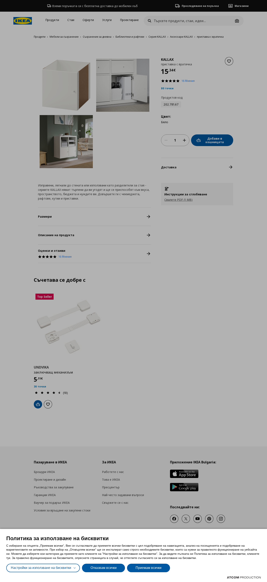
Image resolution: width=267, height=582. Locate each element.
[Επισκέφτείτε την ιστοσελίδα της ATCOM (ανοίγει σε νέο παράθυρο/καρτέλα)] (244, 577)
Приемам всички (148, 568)
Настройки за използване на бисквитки (41, 568)
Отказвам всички (104, 568)
